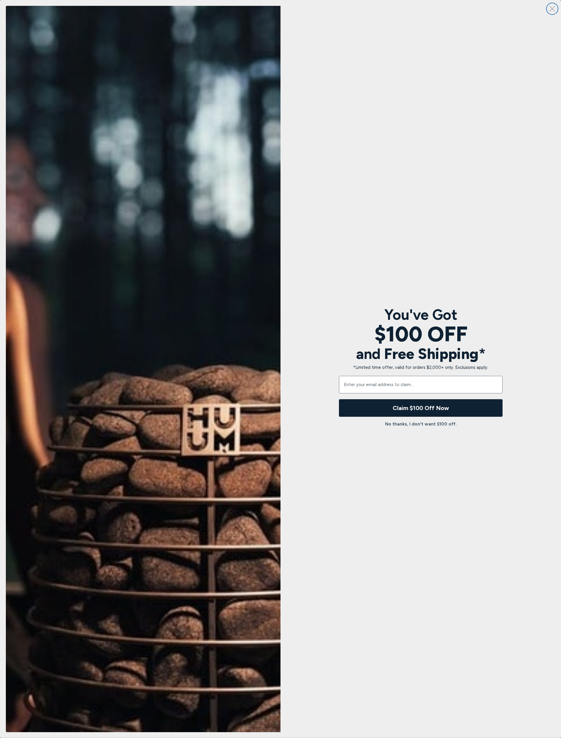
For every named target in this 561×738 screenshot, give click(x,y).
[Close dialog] (552, 9)
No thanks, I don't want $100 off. (421, 424)
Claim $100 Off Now (421, 407)
